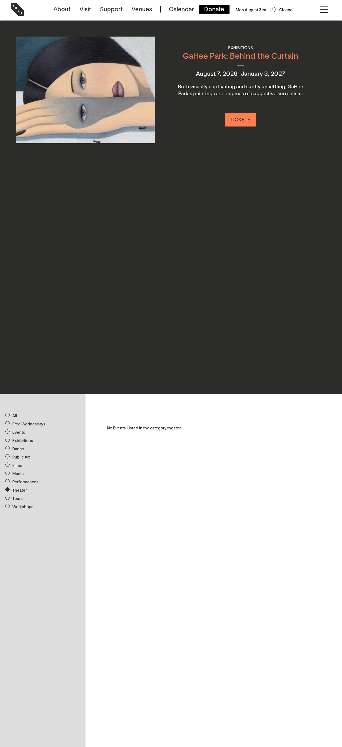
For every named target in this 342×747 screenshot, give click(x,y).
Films (17, 465)
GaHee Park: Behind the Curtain (240, 56)
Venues (141, 9)
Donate (214, 9)
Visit (85, 9)
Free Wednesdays (28, 424)
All (14, 415)
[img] (85, 90)
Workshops (22, 506)
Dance (18, 449)
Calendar (181, 9)
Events (18, 432)
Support (111, 9)
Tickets (240, 120)
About (62, 9)
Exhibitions (22, 440)
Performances (25, 482)
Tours (17, 498)
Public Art (21, 457)
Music (18, 473)
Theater (19, 490)
